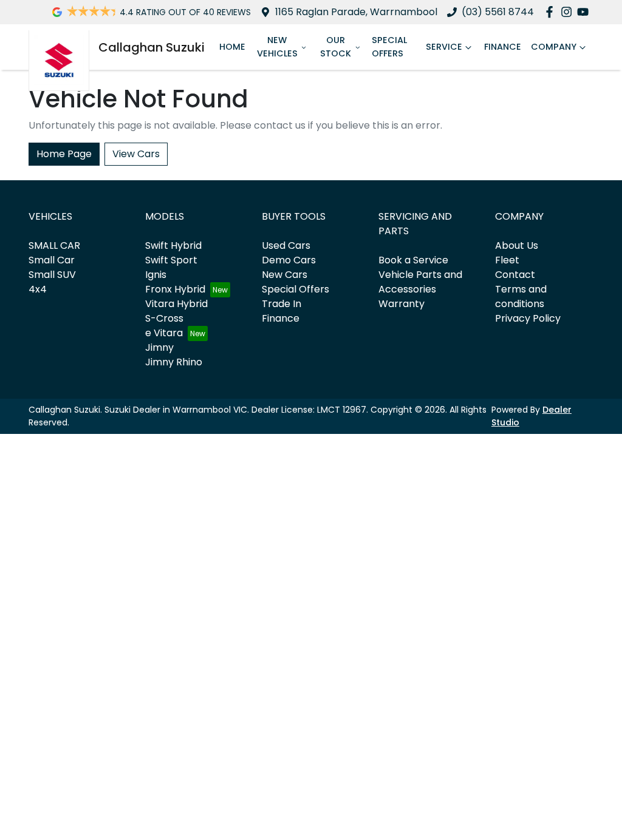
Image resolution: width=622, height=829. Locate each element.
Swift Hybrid (173, 245)
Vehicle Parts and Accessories (420, 282)
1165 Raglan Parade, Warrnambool (356, 12)
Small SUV (52, 275)
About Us (516, 245)
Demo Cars (289, 260)
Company (553, 47)
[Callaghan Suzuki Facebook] (552, 12)
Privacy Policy (528, 318)
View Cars (136, 154)
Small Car (52, 260)
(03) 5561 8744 (498, 12)
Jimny (159, 347)
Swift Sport (171, 260)
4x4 (38, 289)
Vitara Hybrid (176, 304)
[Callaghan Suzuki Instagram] (569, 12)
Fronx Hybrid (175, 289)
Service (444, 47)
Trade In (281, 304)
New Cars (284, 275)
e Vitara (164, 333)
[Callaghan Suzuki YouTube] (585, 12)
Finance (502, 47)
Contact (515, 275)
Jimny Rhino (173, 362)
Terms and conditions (521, 296)
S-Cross (164, 318)
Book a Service (413, 260)
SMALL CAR (54, 245)
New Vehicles (277, 46)
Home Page (64, 154)
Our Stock (335, 46)
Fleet (507, 260)
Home (232, 47)
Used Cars (286, 245)
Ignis (155, 275)
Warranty (401, 304)
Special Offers (389, 46)
